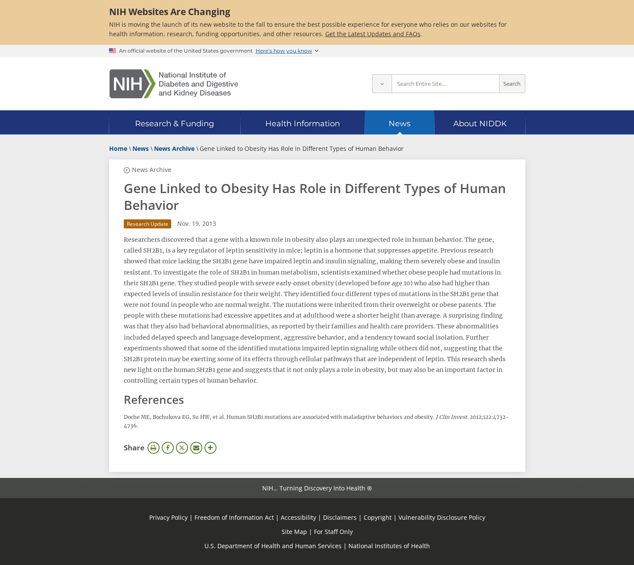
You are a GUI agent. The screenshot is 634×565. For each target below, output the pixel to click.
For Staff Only (333, 532)
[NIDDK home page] (174, 83)
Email (196, 448)
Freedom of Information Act (234, 517)
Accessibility (298, 517)
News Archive (151, 169)
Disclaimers (340, 517)
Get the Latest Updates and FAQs (373, 34)
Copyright (378, 517)
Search (512, 83)
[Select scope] (382, 84)
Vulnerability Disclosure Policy (442, 517)
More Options (210, 448)
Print (154, 448)
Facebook (168, 448)
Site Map (294, 532)
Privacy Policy (168, 517)
